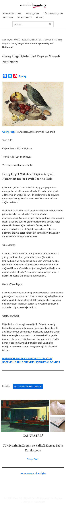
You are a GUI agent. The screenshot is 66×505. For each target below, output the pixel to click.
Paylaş (22, 76)
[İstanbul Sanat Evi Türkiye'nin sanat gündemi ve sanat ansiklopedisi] (33, 5)
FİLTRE (39, 17)
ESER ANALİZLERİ (12, 13)
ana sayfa (7, 39)
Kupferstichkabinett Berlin (27, 386)
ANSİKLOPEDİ (24, 17)
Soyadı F (49, 39)
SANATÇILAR (32, 13)
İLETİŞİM (41, 473)
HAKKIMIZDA (27, 473)
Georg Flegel (9, 131)
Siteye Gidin (33, 459)
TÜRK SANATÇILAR (53, 13)
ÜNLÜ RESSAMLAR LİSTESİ (28, 39)
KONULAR (8, 17)
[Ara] (50, 24)
